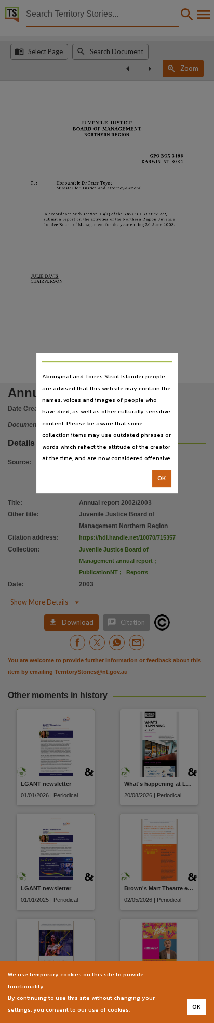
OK (161, 478)
